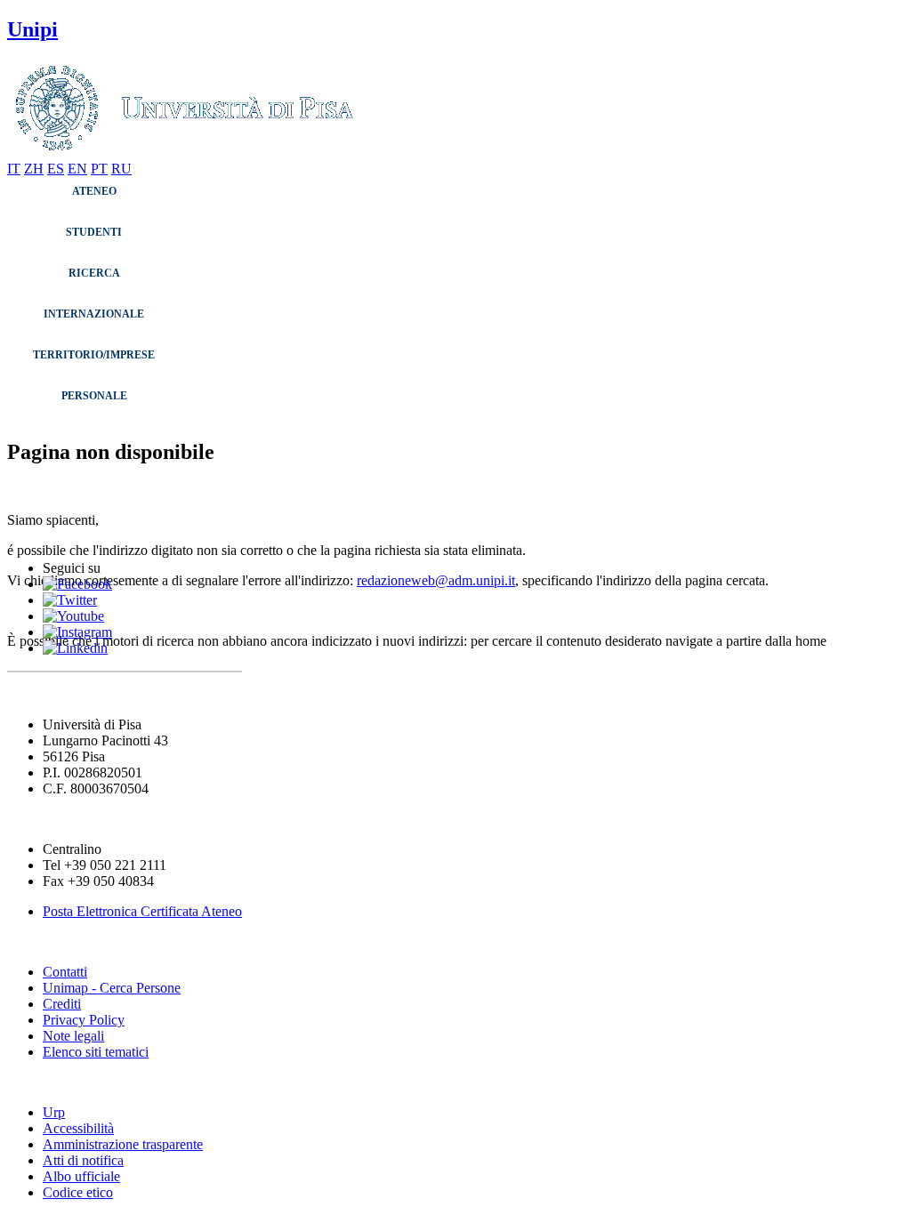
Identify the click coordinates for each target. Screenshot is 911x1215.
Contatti (65, 971)
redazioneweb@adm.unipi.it (436, 580)
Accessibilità (78, 1128)
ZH (34, 168)
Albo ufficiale (81, 1176)
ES (55, 168)
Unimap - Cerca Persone (112, 987)
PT (99, 168)
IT (13, 168)
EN (77, 168)
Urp (54, 1112)
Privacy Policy (84, 1019)
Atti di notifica (83, 1160)
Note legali (73, 1035)
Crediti (62, 1003)
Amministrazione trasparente (123, 1144)
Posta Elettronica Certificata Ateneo (142, 911)
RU (121, 168)
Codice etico (78, 1192)
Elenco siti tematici (96, 1051)
